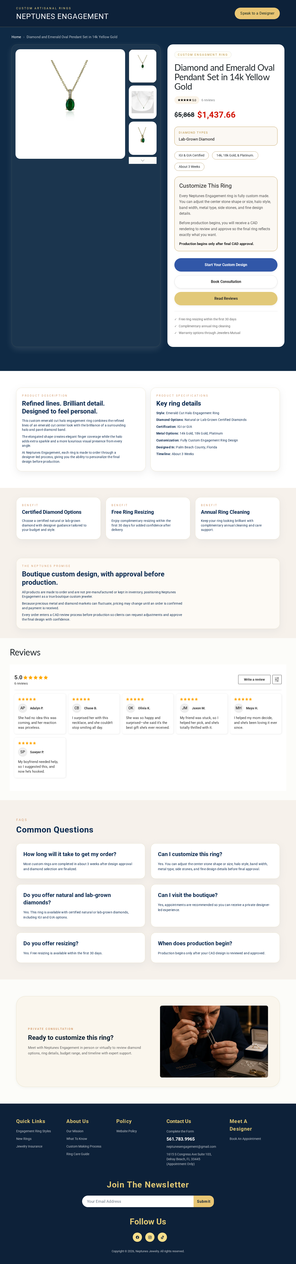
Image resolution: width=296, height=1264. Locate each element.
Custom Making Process (83, 1146)
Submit (203, 1201)
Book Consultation (226, 281)
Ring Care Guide (77, 1154)
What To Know (76, 1139)
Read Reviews (226, 298)
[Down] (143, 160)
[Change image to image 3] (143, 138)
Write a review (254, 679)
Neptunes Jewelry (147, 1251)
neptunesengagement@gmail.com (191, 1146)
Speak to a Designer (257, 13)
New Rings (23, 1139)
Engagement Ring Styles (33, 1131)
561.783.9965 (180, 1139)
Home (16, 37)
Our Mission (74, 1131)
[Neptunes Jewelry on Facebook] (137, 1237)
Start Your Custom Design (226, 265)
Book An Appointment (245, 1139)
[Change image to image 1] (143, 66)
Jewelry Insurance (29, 1146)
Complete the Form (180, 1131)
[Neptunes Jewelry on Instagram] (149, 1237)
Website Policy (126, 1131)
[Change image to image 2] (143, 102)
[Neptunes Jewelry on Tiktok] (162, 1237)
